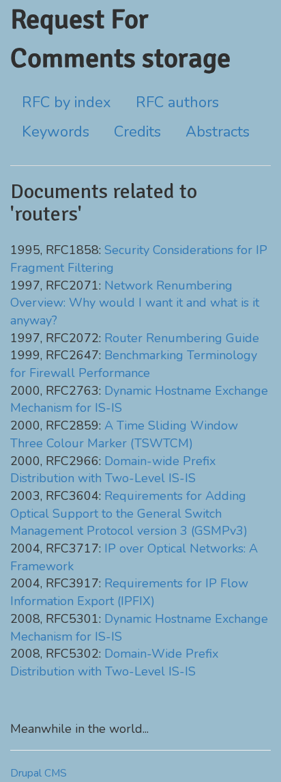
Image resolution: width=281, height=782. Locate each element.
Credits (137, 132)
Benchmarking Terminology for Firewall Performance (133, 364)
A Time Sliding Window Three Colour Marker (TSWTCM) (124, 434)
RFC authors (177, 102)
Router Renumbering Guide (181, 338)
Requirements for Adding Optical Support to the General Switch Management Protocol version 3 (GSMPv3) (129, 513)
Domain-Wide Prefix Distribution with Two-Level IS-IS (114, 662)
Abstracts (218, 132)
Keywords (55, 132)
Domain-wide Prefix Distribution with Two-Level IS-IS (113, 470)
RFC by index (66, 102)
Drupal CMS (38, 773)
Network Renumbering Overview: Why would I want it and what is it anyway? (134, 303)
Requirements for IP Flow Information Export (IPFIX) (129, 592)
